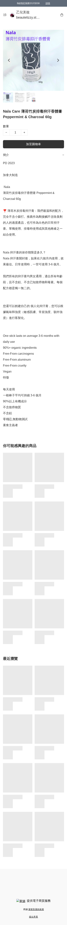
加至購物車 (33, 144)
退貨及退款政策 (36, 909)
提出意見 (33, 917)
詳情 (48, 3)
